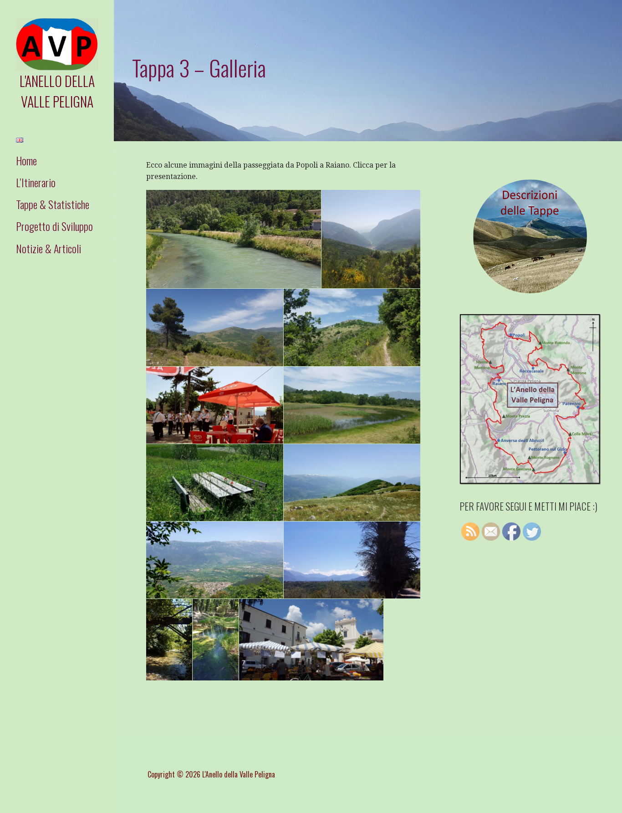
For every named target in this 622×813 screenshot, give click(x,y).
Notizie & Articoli (48, 248)
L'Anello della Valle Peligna (57, 91)
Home (26, 160)
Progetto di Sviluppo (54, 226)
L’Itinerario (36, 182)
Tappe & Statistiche (52, 204)
